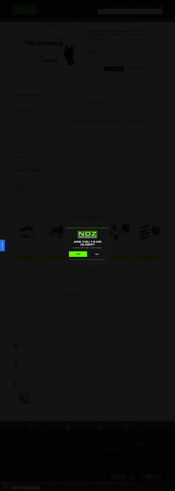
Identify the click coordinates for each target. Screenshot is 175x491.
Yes (78, 254)
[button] (2, 245)
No (97, 254)
